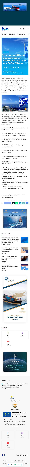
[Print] (18, 67)
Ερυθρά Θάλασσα (18, 195)
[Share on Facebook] (6, 67)
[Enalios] (5, 29)
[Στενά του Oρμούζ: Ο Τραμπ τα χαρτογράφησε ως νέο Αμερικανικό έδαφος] (24, 267)
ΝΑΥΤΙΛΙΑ (6, 52)
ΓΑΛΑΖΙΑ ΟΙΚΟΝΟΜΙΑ (6, 244)
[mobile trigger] (27, 28)
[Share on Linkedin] (13, 67)
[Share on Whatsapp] (11, 67)
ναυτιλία (4, 197)
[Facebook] (8, 335)
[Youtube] (8, 343)
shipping (11, 195)
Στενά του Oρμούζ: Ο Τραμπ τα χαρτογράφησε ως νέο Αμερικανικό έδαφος (10, 266)
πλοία (7, 197)
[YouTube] (25, 455)
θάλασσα (25, 195)
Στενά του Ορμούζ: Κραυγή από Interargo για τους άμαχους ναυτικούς (9, 258)
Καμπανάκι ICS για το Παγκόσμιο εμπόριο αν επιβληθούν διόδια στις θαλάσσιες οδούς (10, 249)
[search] (21, 29)
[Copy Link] (16, 67)
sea (7, 195)
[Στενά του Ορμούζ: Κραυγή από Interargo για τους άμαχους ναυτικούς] (24, 258)
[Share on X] (9, 67)
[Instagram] (22, 335)
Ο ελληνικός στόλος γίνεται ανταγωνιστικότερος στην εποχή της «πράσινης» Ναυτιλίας (15, 182)
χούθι (11, 197)
